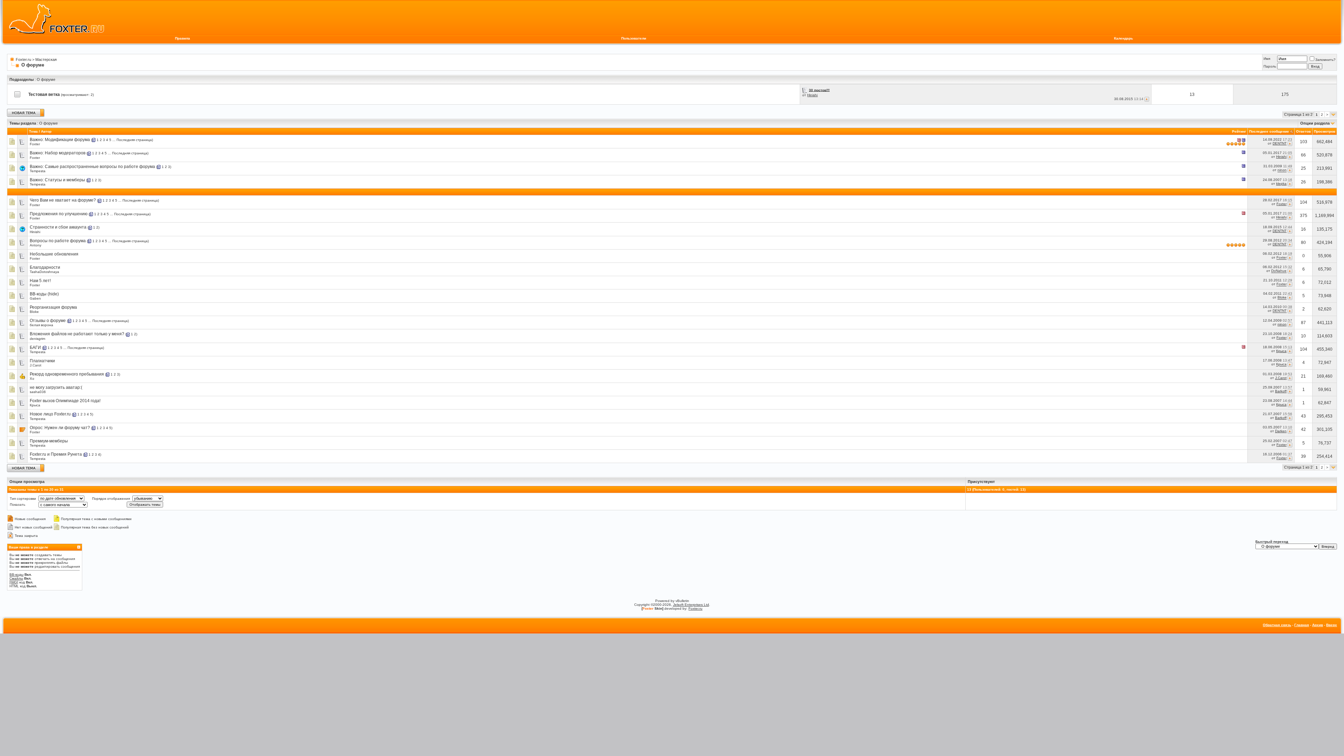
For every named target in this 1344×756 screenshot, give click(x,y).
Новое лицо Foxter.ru (50, 414)
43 (1303, 416)
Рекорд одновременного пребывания (67, 374)
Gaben (35, 298)
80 (1303, 242)
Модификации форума (67, 139)
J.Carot (35, 365)
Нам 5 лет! (40, 280)
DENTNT (1280, 143)
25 (1303, 168)
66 (1303, 155)
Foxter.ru (23, 59)
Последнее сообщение (1269, 131)
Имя (1267, 59)
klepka (1281, 184)
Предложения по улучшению (59, 213)
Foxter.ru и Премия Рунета (56, 454)
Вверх (1331, 625)
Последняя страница (134, 140)
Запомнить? (1325, 60)
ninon (1282, 170)
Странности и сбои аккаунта (58, 227)
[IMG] (13, 582)
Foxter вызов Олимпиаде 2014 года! (65, 400)
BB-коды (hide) (44, 294)
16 (1303, 229)
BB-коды (16, 574)
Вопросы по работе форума (58, 240)
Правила (182, 38)
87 (1303, 322)
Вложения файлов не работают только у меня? (77, 333)
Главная (1301, 625)
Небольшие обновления (54, 254)
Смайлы (16, 578)
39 (1303, 456)
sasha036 (38, 392)
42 (1303, 429)
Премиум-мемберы (49, 441)
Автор (46, 131)
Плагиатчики (42, 360)
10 (1303, 336)
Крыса (1281, 351)
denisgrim (37, 339)
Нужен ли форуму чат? (67, 427)
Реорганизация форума (53, 307)
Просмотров (1324, 131)
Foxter (35, 144)
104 (1303, 202)
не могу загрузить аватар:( (56, 387)
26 (1303, 182)
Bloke (1282, 298)
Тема (33, 131)
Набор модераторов (65, 152)
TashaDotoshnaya (44, 272)
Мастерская (46, 59)
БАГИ (35, 347)
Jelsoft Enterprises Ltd (691, 605)
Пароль (1270, 66)
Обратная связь (1277, 625)
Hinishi (812, 95)
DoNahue (1279, 271)
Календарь (1123, 38)
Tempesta (38, 171)
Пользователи (633, 38)
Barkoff (1281, 391)
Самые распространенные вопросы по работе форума (100, 166)
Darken (1281, 431)
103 (1303, 141)
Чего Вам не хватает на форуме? (63, 200)
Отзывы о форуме (48, 320)
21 (1303, 376)
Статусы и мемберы (65, 179)
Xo (32, 378)
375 (1303, 215)
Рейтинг (1239, 131)
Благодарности (45, 267)
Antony (35, 245)
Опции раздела (1315, 123)
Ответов (1303, 131)
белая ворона (41, 325)
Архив (1317, 625)
